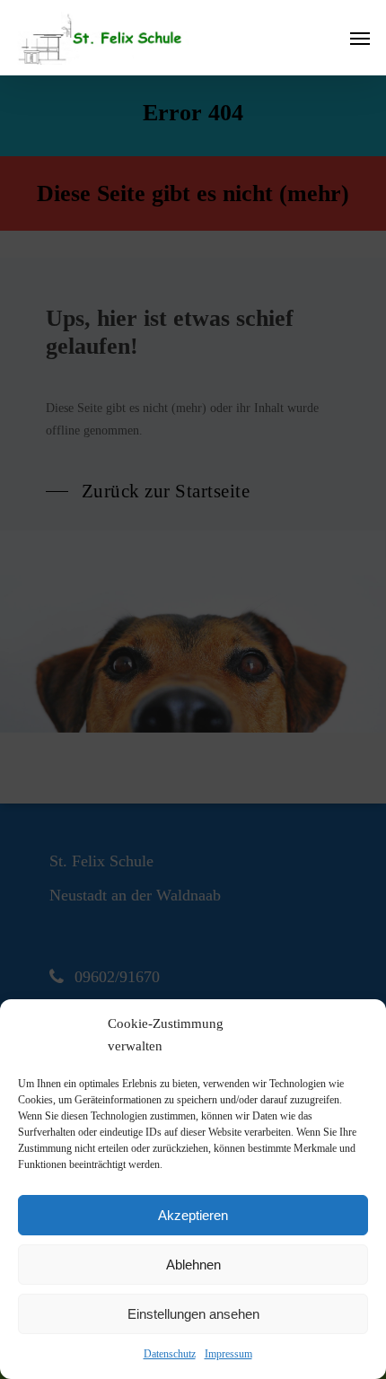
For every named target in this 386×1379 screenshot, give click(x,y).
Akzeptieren (193, 1215)
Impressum (228, 1354)
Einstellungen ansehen (193, 1314)
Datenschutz (170, 1354)
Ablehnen (193, 1264)
